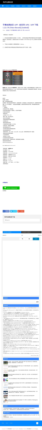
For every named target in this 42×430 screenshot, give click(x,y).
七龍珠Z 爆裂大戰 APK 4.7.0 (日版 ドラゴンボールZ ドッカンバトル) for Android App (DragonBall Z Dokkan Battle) (21, 351)
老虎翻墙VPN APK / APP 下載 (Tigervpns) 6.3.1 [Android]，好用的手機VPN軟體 (15, 340)
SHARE (7, 211)
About (7, 423)
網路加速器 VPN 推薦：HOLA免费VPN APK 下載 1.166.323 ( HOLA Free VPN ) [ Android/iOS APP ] (18, 329)
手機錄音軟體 (14, 30)
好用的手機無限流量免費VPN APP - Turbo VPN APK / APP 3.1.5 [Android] (14, 330)
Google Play (10, 160)
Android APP (27, 30)
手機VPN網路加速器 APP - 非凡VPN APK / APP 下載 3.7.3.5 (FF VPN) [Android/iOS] (15, 337)
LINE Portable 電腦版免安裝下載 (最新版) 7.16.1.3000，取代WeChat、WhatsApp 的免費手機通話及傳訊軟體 (20, 307)
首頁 (22, 235)
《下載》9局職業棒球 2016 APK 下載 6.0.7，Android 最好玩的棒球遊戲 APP (21, 395)
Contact (11, 423)
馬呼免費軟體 (8, 2)
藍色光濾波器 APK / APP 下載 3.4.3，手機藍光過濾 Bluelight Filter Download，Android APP (17, 328)
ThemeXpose (21, 428)
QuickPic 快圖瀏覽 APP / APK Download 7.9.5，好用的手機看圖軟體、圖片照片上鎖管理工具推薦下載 (19, 334)
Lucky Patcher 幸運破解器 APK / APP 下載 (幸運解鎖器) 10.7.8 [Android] (14, 312)
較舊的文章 (40, 235)
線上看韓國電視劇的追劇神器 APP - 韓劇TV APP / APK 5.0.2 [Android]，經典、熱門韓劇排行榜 (17, 325)
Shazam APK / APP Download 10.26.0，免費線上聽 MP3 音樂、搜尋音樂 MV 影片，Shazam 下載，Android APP (20, 316)
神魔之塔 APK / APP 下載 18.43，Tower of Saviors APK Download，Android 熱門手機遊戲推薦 (17, 333)
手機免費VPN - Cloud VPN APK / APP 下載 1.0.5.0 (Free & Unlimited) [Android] (15, 344)
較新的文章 (4, 235)
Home (3, 423)
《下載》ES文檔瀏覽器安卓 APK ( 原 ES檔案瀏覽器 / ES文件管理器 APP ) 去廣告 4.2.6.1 (16, 313)
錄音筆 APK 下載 (21, 30)
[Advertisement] (22, 15)
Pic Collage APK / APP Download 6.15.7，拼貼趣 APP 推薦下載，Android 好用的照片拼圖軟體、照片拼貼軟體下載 (20, 310)
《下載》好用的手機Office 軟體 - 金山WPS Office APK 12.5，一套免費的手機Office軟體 (16, 323)
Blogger (36, 428)
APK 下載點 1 (10, 162)
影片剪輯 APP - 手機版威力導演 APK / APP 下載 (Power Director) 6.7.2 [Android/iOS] (16, 320)
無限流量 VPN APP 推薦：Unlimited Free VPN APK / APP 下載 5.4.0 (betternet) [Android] (16, 335)
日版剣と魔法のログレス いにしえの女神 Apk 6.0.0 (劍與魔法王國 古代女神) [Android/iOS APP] (18, 347)
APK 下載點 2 (16, 162)
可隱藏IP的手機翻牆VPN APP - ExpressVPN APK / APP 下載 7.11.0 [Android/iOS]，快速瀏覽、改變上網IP (19, 324)
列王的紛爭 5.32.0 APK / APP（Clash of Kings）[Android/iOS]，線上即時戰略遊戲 (15, 314)
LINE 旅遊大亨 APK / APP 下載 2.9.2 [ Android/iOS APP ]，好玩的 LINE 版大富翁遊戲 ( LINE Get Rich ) (19, 353)
